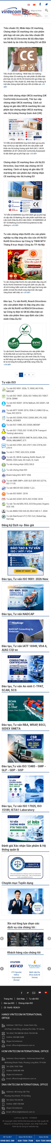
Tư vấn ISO (34, 999)
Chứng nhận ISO (25, 1003)
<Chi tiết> (33, 154)
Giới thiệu (21, 999)
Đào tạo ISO (9, 1003)
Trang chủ (8, 999)
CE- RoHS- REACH (12, 1007)
